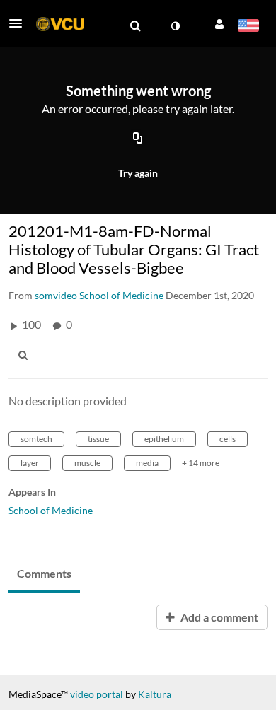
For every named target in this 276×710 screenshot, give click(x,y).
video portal (96, 694)
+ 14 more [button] (200, 463)
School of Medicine (50, 510)
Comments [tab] (44, 573)
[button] (19, 23)
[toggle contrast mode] (174, 26)
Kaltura (154, 694)
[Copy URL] (138, 139)
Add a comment (218, 617)
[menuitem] (135, 26)
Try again (138, 173)
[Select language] (248, 26)
